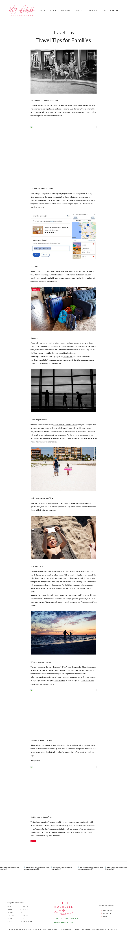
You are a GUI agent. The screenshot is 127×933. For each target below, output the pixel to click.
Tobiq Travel (67, 357)
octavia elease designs (109, 929)
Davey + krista (86, 929)
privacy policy (57, 929)
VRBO (50, 275)
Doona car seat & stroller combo (65, 425)
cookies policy (67, 929)
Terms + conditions (44, 929)
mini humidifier (60, 680)
